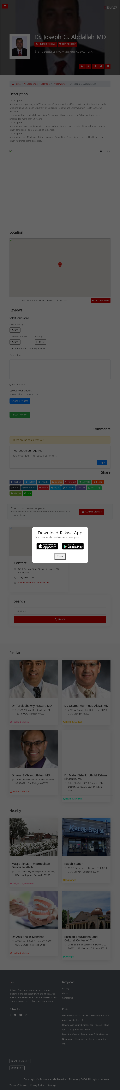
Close (60, 556)
